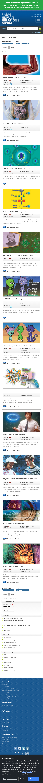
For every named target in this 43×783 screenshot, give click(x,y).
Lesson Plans (5, 722)
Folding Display (8, 668)
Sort (17, 42)
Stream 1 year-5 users (10, 670)
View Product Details (13, 95)
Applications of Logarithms (13, 566)
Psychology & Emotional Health (10, 697)
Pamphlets (7, 665)
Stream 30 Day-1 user (10, 657)
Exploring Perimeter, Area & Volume (20, 478)
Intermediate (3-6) (9, 640)
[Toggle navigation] (38, 20)
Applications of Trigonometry (14, 523)
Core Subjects (5, 699)
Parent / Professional (10, 647)
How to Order (5, 741)
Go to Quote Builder (7, 705)
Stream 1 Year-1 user (10, 660)
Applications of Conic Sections (14, 434)
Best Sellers (5, 684)
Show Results (6, 42)
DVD (5, 655)
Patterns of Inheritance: (18, 255)
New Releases (5, 686)
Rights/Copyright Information (10, 737)
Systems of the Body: (15, 78)
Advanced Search (35, 32)
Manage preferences (10, 779)
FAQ (3, 743)
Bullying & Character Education (10, 690)
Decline (23, 779)
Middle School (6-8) (10, 642)
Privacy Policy (27, 772)
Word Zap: (14, 299)
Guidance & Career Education (10, 692)
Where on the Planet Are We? (13, 391)
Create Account (6, 716)
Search (4, 28)
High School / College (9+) (12, 645)
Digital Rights (5, 739)
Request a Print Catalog (8, 729)
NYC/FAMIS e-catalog (7, 731)
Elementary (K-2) (9, 637)
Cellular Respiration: (15, 212)
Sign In (3, 714)
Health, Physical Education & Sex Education (13, 694)
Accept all (33, 779)
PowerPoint (7, 662)
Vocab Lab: (18, 346)
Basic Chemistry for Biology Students (16, 168)
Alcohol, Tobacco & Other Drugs (10, 688)
